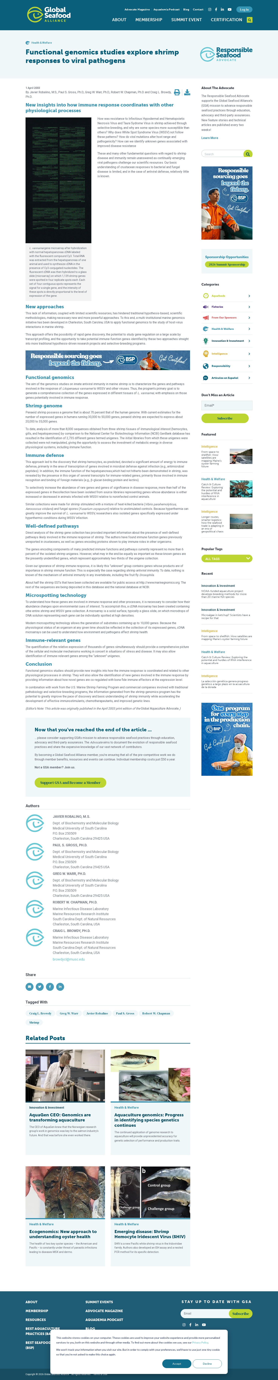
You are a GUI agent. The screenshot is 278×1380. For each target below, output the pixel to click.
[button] (177, 92)
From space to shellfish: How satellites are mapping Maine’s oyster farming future (211, 459)
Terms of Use (100, 1374)
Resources (36, 1320)
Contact (198, 9)
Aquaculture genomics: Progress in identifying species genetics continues (149, 1120)
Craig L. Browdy (40, 1013)
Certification (226, 19)
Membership (148, 19)
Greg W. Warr (69, 1013)
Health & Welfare (213, 479)
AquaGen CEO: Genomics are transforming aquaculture (60, 1117)
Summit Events (99, 1302)
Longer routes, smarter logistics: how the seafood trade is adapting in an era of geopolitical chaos (212, 524)
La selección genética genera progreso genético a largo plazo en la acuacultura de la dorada (225, 684)
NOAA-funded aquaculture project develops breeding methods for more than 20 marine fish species (224, 594)
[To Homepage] (49, 14)
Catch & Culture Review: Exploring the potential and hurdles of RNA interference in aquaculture (212, 491)
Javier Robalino (97, 1013)
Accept (176, 1363)
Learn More (209, 138)
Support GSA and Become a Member (70, 782)
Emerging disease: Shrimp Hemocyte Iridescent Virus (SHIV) (150, 1234)
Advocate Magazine (137, 9)
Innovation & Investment (218, 586)
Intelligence (209, 446)
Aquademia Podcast (166, 9)
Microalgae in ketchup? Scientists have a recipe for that (225, 617)
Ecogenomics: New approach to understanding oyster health (63, 1234)
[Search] (247, 154)
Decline (207, 1363)
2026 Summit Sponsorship (227, 264)
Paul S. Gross (125, 1013)
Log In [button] (244, 9)
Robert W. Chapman (156, 1013)
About (119, 19)
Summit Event (186, 19)
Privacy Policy (200, 1342)
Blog (186, 9)
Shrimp (34, 1022)
